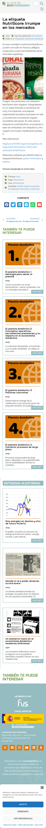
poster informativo (32, 158)
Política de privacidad (25, 825)
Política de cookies (10, 825)
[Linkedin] (33, 747)
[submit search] (41, 3)
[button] (42, 787)
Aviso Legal (38, 825)
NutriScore (38, 39)
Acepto (23, 804)
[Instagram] (19, 747)
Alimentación (18, 183)
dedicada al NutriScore (14, 150)
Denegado (23, 811)
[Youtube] (26, 747)
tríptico (6, 161)
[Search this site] (36, 3)
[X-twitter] (5, 747)
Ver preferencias (23, 818)
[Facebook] (12, 747)
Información (19, 180)
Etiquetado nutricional (24, 39)
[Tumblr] (41, 747)
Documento (37, 36)
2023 (18, 177)
